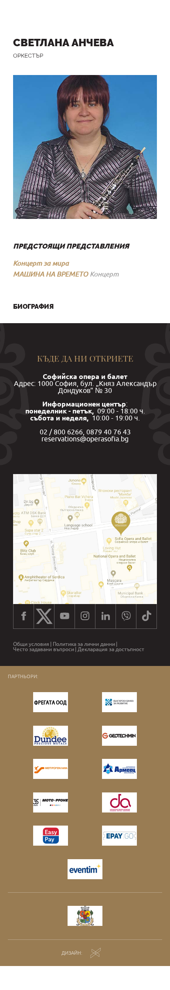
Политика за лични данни (84, 644)
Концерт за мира (41, 263)
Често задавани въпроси (43, 649)
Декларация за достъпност (111, 649)
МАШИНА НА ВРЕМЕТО (50, 274)
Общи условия (31, 644)
